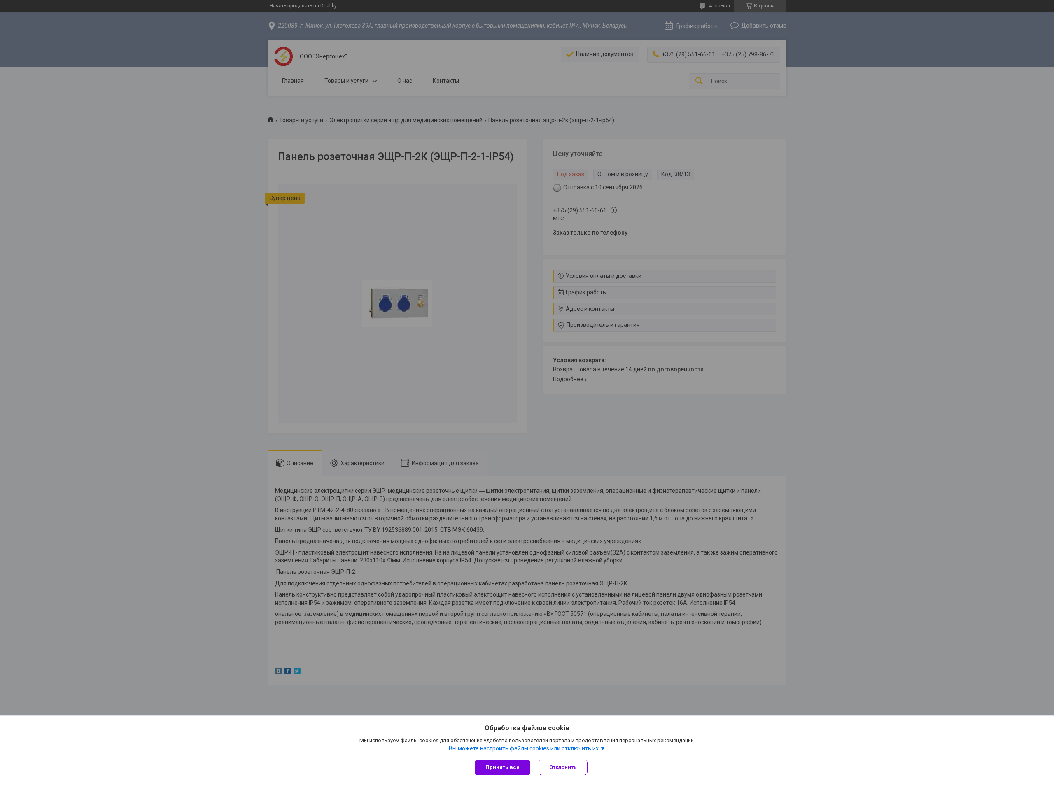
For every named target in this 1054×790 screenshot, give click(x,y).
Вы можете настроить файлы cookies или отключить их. (524, 748)
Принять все (502, 767)
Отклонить (563, 767)
